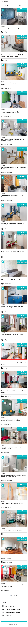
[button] (3, 16)
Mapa (21, 5)
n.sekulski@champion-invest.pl (13, 609)
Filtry (7, 5)
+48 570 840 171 (9, 606)
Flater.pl (17, 624)
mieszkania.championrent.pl (13, 612)
